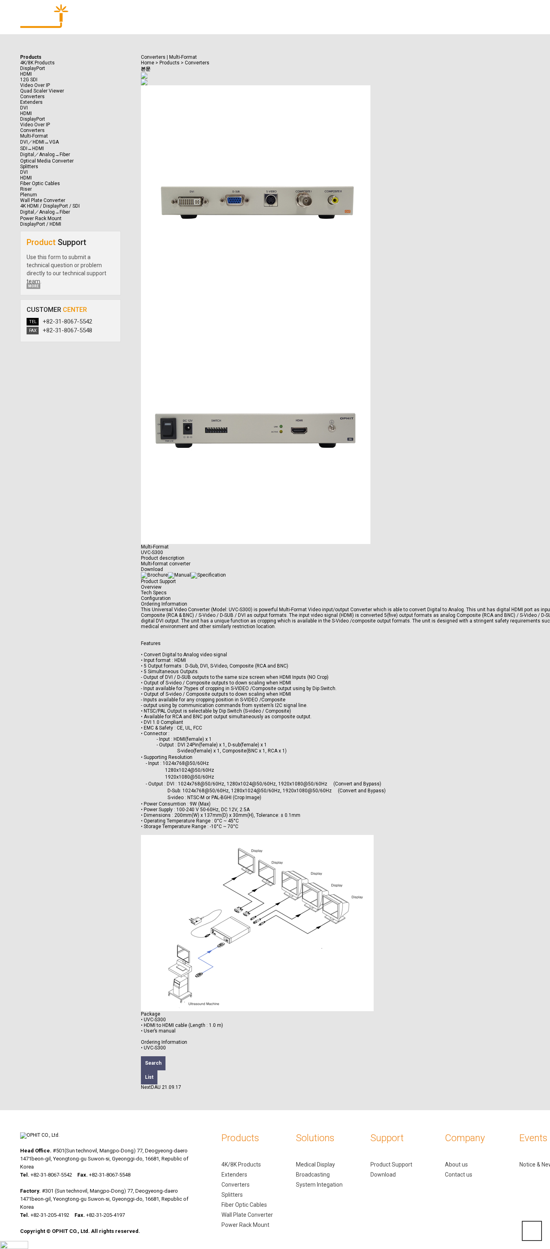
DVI (24, 108)
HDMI (26, 74)
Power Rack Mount (245, 1225)
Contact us (458, 1174)
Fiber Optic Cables (244, 1205)
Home (147, 63)
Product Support (158, 581)
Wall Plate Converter (247, 1215)
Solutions (232, 24)
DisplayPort (32, 68)
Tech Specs (154, 593)
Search (153, 1063)
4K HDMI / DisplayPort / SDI (50, 206)
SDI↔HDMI (32, 148)
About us (456, 1164)
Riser (26, 189)
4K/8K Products (241, 1164)
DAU (156, 1087)
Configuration (156, 598)
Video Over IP (35, 85)
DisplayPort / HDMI (40, 224)
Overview (151, 587)
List (149, 1077)
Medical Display (315, 1164)
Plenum (28, 195)
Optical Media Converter (47, 161)
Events (441, 24)
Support (302, 24)
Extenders (234, 1174)
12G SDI (28, 79)
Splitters (232, 1194)
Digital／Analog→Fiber (45, 154)
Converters (32, 96)
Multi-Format (34, 136)
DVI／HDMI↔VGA (39, 142)
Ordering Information (164, 604)
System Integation (319, 1184)
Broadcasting (313, 1174)
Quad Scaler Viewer (42, 91)
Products (163, 24)
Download (383, 1174)
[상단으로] (532, 1231)
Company (372, 24)
